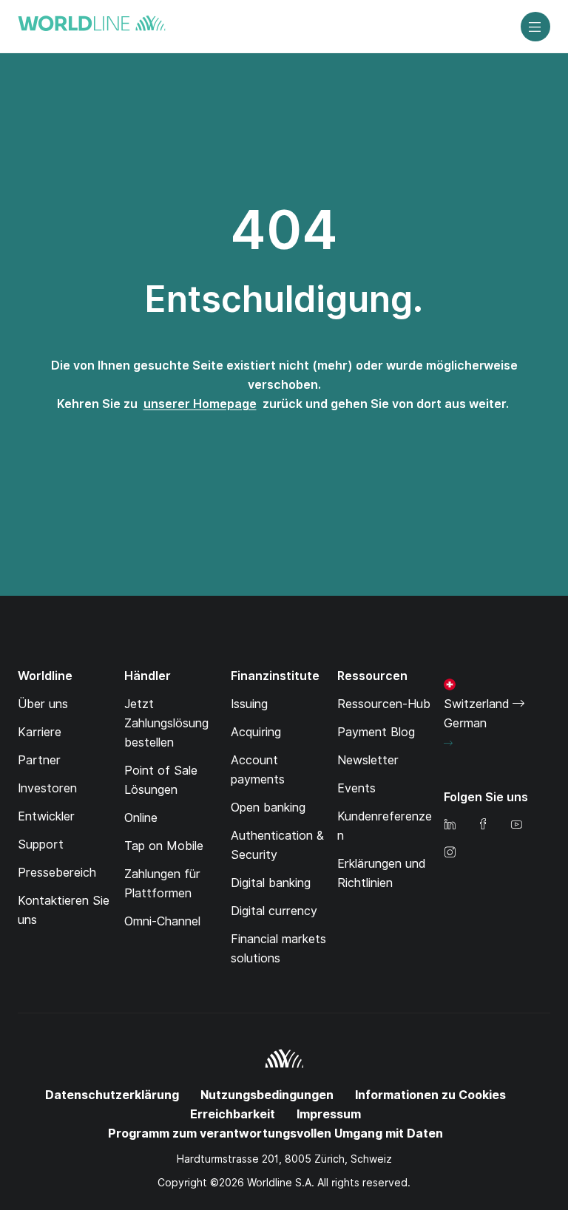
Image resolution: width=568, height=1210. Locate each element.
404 (284, 230)
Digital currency (274, 911)
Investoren (47, 788)
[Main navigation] (535, 26)
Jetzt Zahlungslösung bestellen (166, 723)
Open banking (268, 808)
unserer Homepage (200, 404)
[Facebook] (483, 825)
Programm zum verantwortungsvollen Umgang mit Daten (275, 1133)
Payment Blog (376, 732)
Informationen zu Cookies (430, 1095)
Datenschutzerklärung (112, 1095)
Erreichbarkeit (232, 1114)
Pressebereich (57, 873)
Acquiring (256, 732)
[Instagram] (450, 853)
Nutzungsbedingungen (267, 1095)
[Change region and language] (448, 744)
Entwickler (46, 816)
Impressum (329, 1114)
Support (41, 844)
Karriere (39, 732)
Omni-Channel (162, 921)
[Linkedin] (450, 825)
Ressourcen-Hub (383, 704)
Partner (39, 760)
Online (141, 818)
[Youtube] (516, 825)
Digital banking (271, 883)
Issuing (249, 704)
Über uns (43, 704)
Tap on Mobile (163, 846)
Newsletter (368, 760)
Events (356, 788)
